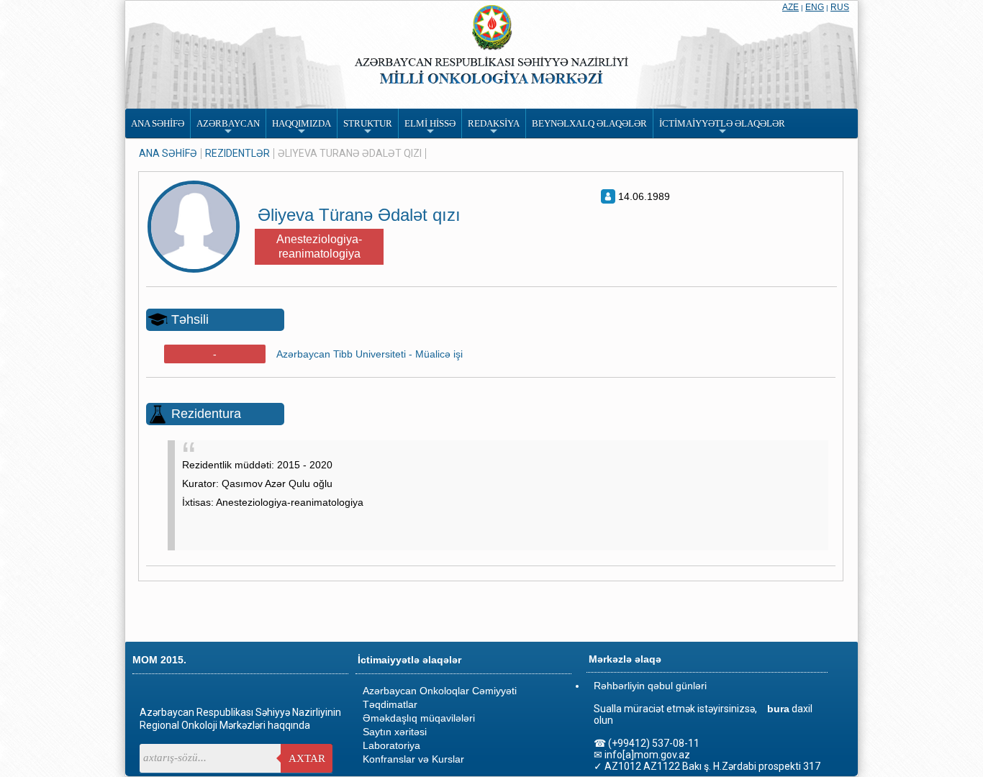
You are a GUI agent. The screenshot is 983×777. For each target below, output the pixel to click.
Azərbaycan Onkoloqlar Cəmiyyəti (440, 690)
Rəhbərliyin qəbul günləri (650, 685)
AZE (790, 7)
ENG (814, 7)
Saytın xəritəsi (395, 731)
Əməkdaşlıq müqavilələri (419, 718)
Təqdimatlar (390, 704)
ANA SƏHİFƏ (168, 153)
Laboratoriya (391, 745)
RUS (839, 7)
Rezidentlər (237, 153)
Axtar (307, 758)
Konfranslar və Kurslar (413, 759)
